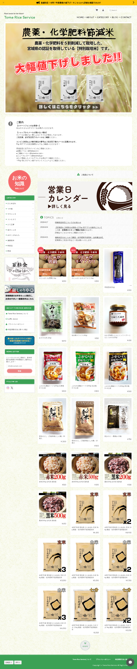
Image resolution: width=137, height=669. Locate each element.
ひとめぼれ (11, 203)
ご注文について (87, 175)
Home (80, 17)
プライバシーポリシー (16, 324)
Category (103, 17)
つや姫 (10, 209)
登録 (19, 371)
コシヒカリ (11, 219)
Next (128, 68)
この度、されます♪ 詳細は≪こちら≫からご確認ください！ (78, 230)
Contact (126, 17)
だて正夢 (10, 224)
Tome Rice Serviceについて (18, 313)
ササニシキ (11, 214)
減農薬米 (10, 240)
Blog (115, 17)
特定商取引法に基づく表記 (17, 329)
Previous (8, 68)
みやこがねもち (13, 235)
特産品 (10, 245)
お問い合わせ (13, 319)
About (90, 17)
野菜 (9, 251)
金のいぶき (11, 230)
